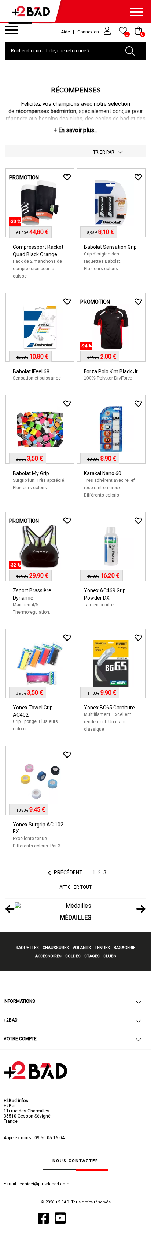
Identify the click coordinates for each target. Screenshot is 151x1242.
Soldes (73, 956)
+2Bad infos (16, 1100)
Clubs (109, 956)
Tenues (102, 947)
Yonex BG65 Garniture (109, 707)
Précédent (63, 872)
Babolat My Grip (31, 473)
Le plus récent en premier (120, 152)
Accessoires (48, 956)
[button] (75, 130)
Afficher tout (75, 887)
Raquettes (27, 947)
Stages (92, 956)
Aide (65, 32)
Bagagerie (124, 947)
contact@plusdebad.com (44, 1184)
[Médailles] (75, 906)
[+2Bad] (33, 12)
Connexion (88, 32)
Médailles (75, 917)
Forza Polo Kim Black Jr (111, 371)
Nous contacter (75, 1160)
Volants (82, 947)
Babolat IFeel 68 (31, 371)
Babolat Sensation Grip (110, 247)
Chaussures (56, 947)
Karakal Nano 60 (102, 473)
